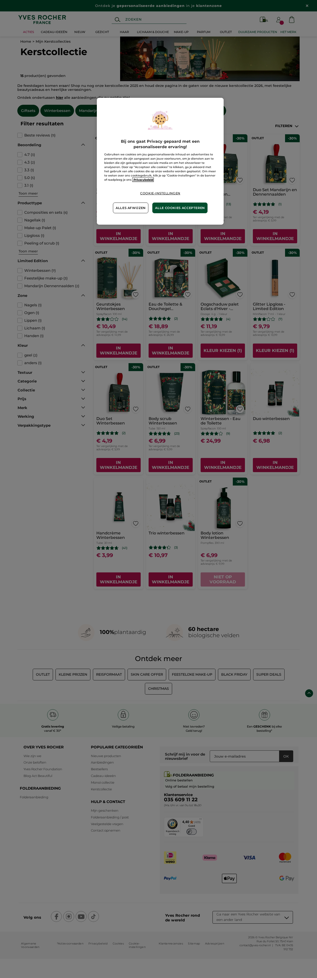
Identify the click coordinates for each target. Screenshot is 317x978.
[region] (160, 161)
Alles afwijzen (131, 208)
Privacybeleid (143, 179)
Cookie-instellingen (160, 193)
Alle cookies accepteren (180, 208)
